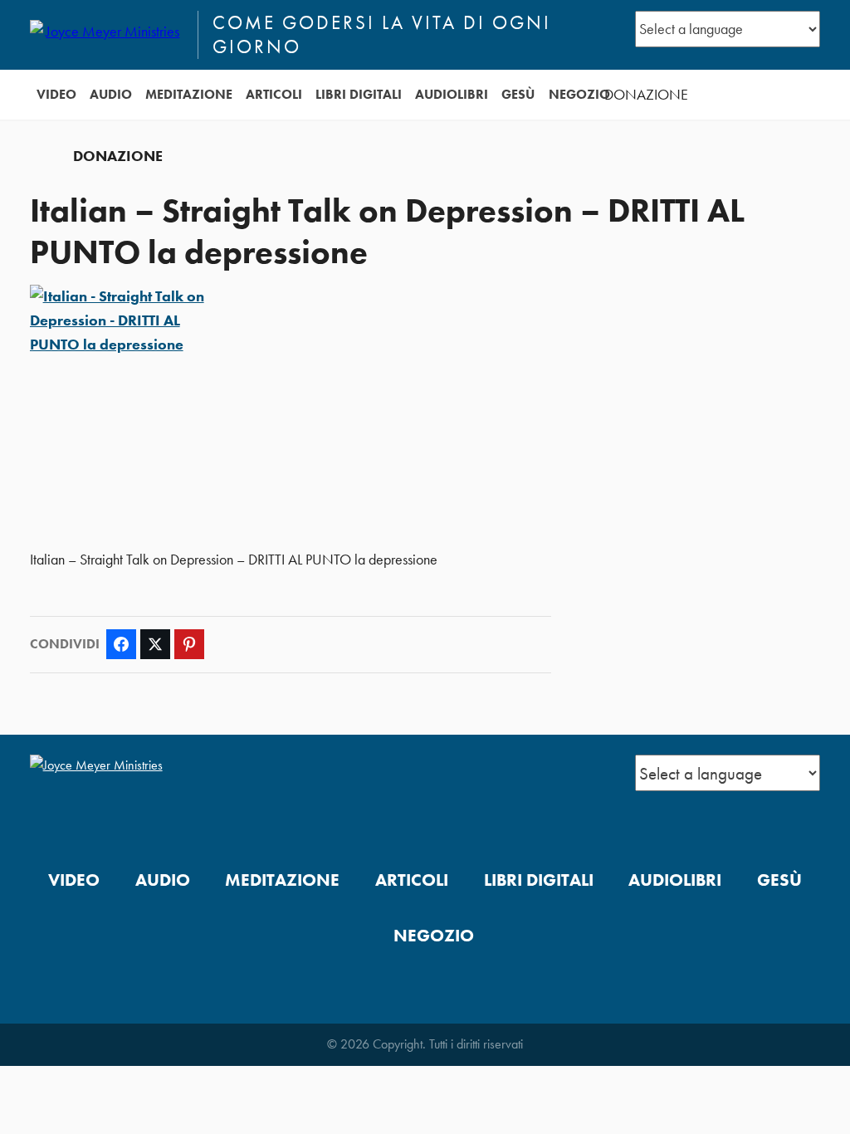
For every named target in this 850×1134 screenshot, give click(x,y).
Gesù (518, 94)
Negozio (579, 94)
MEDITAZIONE (188, 94)
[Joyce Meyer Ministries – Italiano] (106, 35)
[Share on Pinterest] (189, 644)
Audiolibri (451, 94)
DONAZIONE (646, 95)
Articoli (274, 94)
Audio (111, 94)
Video (56, 94)
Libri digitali (358, 94)
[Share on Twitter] (155, 644)
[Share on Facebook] (121, 644)
